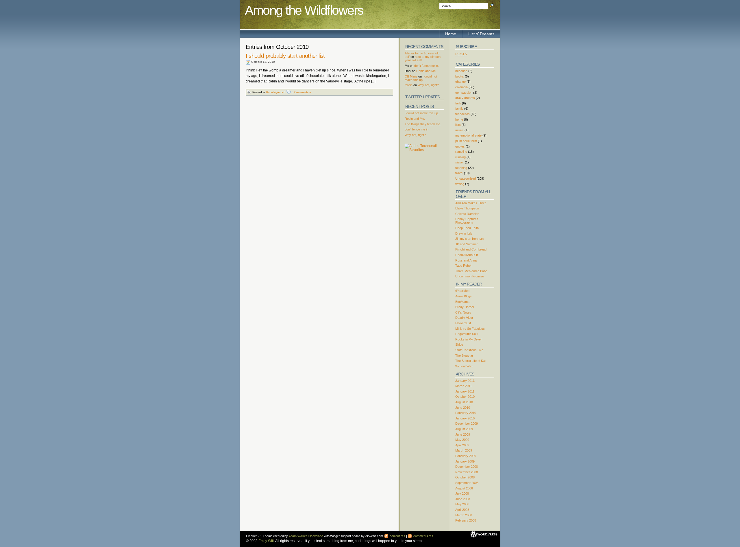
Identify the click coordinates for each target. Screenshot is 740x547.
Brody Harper (464, 307)
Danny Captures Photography (466, 220)
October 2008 (465, 477)
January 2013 (465, 380)
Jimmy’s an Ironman (469, 238)
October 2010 (465, 396)
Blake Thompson (467, 208)
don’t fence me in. (426, 65)
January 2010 (465, 418)
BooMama (462, 301)
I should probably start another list (285, 56)
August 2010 (464, 402)
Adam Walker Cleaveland (305, 536)
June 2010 (462, 407)
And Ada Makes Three (470, 203)
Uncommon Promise (469, 276)
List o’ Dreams (481, 34)
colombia (461, 87)
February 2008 (465, 520)
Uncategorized (275, 92)
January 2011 (464, 391)
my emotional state (468, 135)
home (459, 119)
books (459, 76)
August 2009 (464, 429)
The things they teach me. (423, 124)
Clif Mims (411, 76)
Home (450, 34)
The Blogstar (464, 355)
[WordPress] (484, 532)
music (459, 130)
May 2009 (462, 439)
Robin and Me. (426, 71)
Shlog (459, 344)
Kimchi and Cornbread (470, 249)
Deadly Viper (464, 317)
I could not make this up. (421, 78)
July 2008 (462, 493)
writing (459, 184)
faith (458, 103)
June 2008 (462, 499)
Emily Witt (266, 541)
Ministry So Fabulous (470, 328)
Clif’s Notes (463, 312)
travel (459, 173)
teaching (461, 168)
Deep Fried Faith (467, 228)
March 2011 (463, 386)
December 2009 (466, 423)
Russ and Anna (466, 260)
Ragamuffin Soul (466, 334)
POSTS (461, 54)
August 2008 (464, 488)
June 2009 (462, 434)
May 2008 (462, 504)
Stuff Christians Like (469, 350)
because (461, 71)
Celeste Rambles (467, 214)
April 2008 (462, 509)
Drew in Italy (464, 233)
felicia (408, 85)
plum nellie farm (466, 141)
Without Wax (464, 366)
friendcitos (462, 114)
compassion (463, 92)
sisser (459, 162)
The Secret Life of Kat (470, 360)
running (460, 157)
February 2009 (465, 456)
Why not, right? (428, 85)
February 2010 (465, 413)
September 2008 (466, 483)
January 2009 (465, 461)
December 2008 (466, 466)
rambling (461, 151)
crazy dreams (465, 98)
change (460, 81)
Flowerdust (463, 323)
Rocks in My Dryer (468, 339)
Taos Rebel (463, 265)
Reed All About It (466, 255)
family (459, 108)
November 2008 (466, 472)
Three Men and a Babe (471, 271)
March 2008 (463, 515)
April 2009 (462, 445)
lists (458, 124)
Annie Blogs (463, 296)
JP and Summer (466, 244)
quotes (460, 146)
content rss (397, 536)
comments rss (422, 536)
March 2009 (463, 450)
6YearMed (462, 290)
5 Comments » (301, 92)
